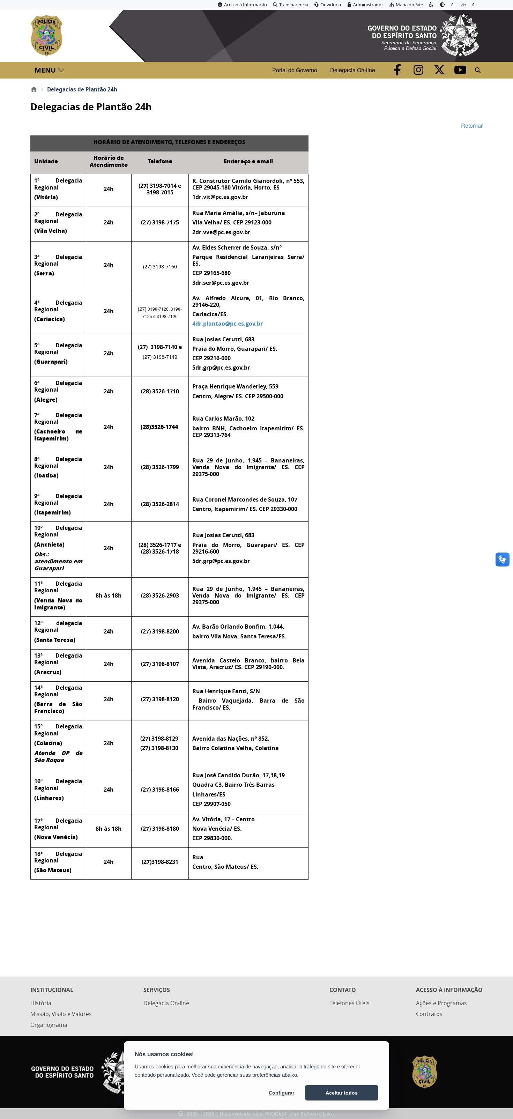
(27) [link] (160, 312)
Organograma (48, 1025)
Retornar (472, 125)
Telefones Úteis (349, 1003)
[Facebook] (398, 72)
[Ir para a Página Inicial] (48, 36)
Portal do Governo (294, 70)
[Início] (33, 89)
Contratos (429, 1014)
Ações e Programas (441, 1003)
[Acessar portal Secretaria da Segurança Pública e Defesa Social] (423, 34)
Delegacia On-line (352, 70)
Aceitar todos (342, 1093)
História (40, 1003)
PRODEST (276, 1113)
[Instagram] (419, 72)
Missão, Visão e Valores (61, 1014)
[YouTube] (460, 72)
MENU (45, 70)
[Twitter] (440, 72)
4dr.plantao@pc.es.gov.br (227, 323)
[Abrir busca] (478, 70)
